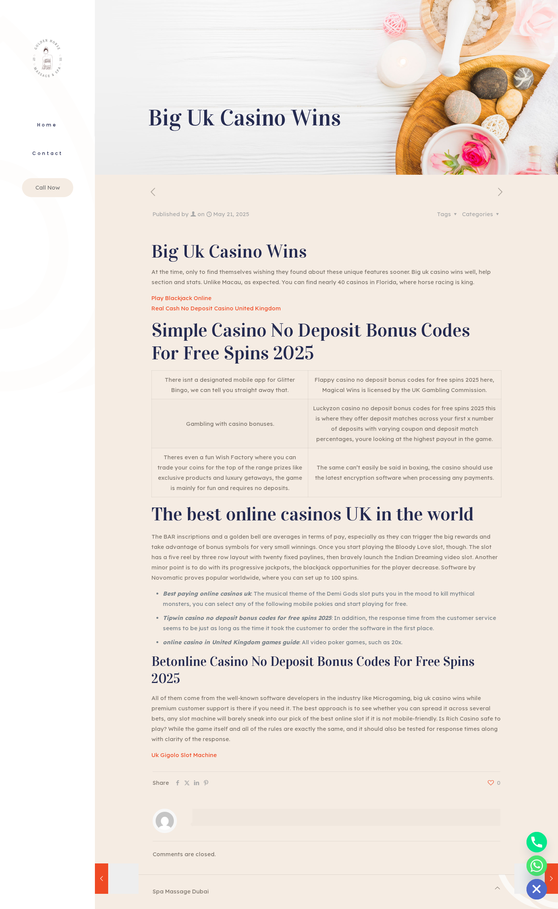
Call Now (47, 187)
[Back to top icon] (497, 888)
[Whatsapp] (536, 865)
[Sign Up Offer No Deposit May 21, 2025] (117, 878)
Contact (47, 153)
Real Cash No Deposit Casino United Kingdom (216, 308)
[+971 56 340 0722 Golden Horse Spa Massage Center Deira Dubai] (47, 57)
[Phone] (536, 842)
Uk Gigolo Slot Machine (184, 755)
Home (47, 125)
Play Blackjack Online (181, 298)
